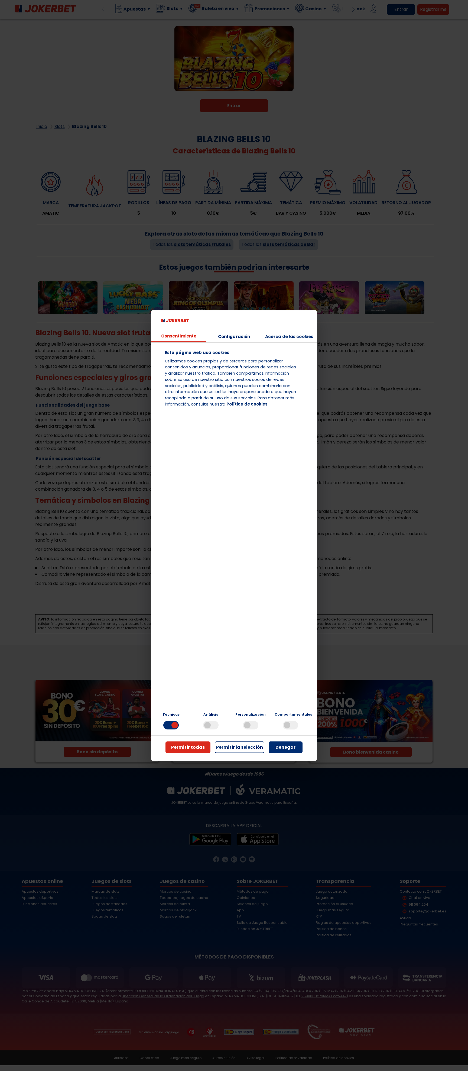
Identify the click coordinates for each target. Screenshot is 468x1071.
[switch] (211, 725)
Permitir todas (188, 747)
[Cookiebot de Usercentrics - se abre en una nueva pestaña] (287, 320)
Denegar (285, 747)
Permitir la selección (239, 747)
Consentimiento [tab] (178, 336)
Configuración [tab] (234, 336)
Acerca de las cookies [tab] (289, 336)
